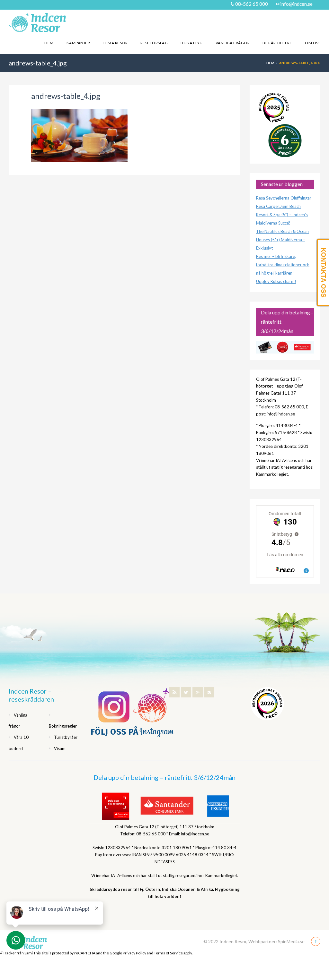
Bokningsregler (63, 726)
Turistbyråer (65, 737)
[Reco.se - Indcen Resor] (273, 107)
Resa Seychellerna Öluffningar (283, 198)
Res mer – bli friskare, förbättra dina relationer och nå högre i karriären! (282, 265)
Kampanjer (78, 42)
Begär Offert (277, 42)
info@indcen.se (296, 4)
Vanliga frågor (233, 42)
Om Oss (312, 42)
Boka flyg (191, 42)
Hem (48, 42)
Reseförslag (154, 42)
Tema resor (115, 42)
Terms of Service (168, 953)
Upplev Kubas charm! (276, 281)
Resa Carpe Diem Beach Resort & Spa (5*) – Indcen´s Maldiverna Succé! (282, 215)
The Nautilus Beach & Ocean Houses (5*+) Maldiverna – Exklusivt (282, 240)
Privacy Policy (134, 953)
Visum (60, 748)
